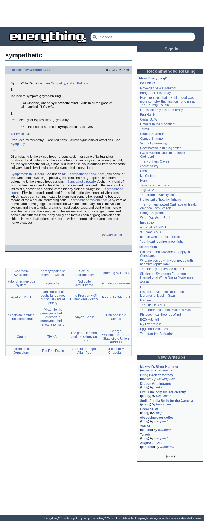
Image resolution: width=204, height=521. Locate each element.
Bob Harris (147, 115)
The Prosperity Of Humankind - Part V (84, 297)
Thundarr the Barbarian (157, 334)
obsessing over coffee (157, 418)
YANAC (145, 426)
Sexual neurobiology (84, 273)
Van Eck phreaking (153, 143)
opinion (146, 430)
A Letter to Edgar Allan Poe (84, 351)
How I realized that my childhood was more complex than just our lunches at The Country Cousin (168, 101)
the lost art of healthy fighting (160, 200)
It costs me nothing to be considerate (21, 317)
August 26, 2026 (152, 443)
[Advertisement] (102, 13)
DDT (143, 287)
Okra (143, 171)
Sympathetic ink (22, 174)
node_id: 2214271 (153, 227)
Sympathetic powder (82, 181)
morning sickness (116, 273)
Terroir (144, 129)
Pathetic (83, 83)
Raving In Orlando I (116, 297)
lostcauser (163, 404)
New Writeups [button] (171, 357)
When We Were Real (155, 218)
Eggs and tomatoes (154, 329)
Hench (145, 180)
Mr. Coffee (147, 176)
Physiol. (20, 134)
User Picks (147, 83)
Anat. (101, 174)
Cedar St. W (148, 119)
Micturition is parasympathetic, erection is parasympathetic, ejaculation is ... (52, 317)
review (146, 370)
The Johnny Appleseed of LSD (162, 269)
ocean (144, 282)
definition (14, 70)
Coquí (21, 337)
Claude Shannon (152, 134)
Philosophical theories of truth (161, 315)
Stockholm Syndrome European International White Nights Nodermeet (167, 275)
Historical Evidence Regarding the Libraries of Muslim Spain (165, 293)
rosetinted (163, 396)
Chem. (40, 174)
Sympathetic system (85, 200)
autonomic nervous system (21, 283)
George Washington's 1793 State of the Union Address (116, 336)
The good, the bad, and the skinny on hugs (84, 336)
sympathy (53, 283)
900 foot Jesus (150, 232)
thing (144, 387)
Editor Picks (148, 247)
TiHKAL (52, 337)
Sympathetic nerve (83, 174)
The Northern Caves (154, 161)
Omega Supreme (152, 213)
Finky (158, 387)
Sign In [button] (171, 49)
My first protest (150, 324)
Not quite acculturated (84, 283)
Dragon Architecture (155, 384)
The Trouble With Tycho (157, 195)
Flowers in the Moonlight (157, 124)
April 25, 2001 (21, 297)
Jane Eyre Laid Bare (154, 185)
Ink (63, 174)
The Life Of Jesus (152, 305)
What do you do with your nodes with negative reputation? (167, 262)
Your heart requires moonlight (161, 242)
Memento (147, 300)
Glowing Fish (166, 379)
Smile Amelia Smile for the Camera (166, 401)
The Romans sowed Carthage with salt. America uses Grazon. (168, 206)
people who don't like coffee (160, 237)
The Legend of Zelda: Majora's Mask (166, 310)
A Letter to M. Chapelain (116, 351)
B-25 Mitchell (149, 319)
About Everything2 (153, 78)
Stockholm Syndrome (21, 273)
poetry (145, 396)
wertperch (161, 421)
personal (147, 447)
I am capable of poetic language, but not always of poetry (53, 297)
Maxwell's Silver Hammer (158, 88)
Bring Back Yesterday (155, 93)
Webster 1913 (39, 70)
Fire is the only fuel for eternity (161, 110)
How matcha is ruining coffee (161, 148)
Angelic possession (116, 283)
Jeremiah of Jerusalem (21, 351)
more (170, 456)
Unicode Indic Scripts (116, 317)
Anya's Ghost (84, 317)
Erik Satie (147, 222)
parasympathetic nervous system (53, 273)
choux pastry (149, 166)
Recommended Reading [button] (171, 71)
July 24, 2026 (149, 190)
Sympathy (58, 83)
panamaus (164, 370)
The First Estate (53, 351)
